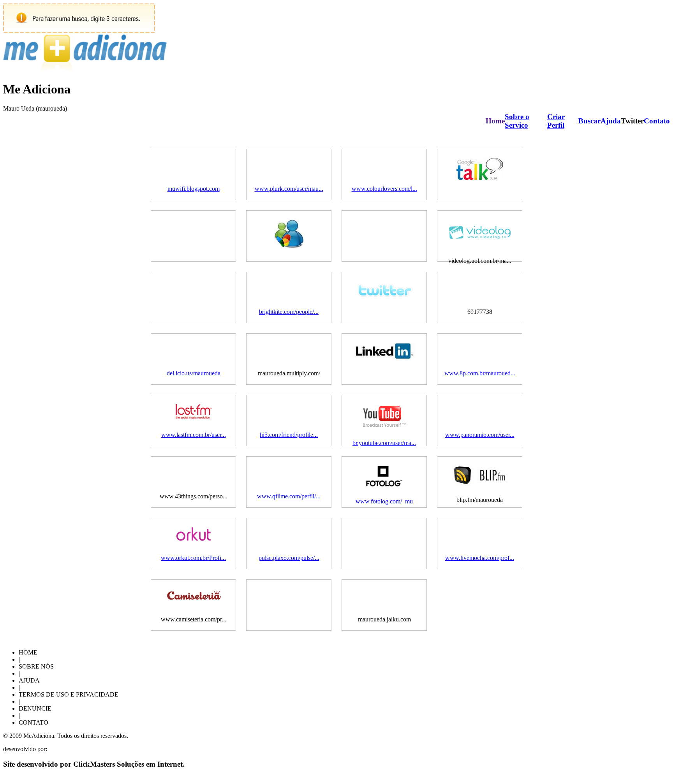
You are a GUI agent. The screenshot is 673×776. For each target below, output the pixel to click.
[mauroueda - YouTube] (384, 426)
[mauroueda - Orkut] (193, 538)
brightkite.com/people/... (289, 311)
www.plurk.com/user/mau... (289, 188)
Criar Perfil (556, 121)
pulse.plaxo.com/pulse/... (289, 557)
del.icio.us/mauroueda (193, 373)
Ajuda (611, 121)
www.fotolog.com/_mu (384, 501)
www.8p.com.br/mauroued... (479, 373)
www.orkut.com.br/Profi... (193, 557)
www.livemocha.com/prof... (479, 557)
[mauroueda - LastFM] (193, 416)
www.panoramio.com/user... (479, 434)
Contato (657, 121)
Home (495, 121)
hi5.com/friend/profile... (289, 434)
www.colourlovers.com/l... (384, 188)
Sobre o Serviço (517, 121)
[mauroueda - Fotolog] (384, 484)
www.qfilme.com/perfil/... (289, 496)
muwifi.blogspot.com (193, 188)
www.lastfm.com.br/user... (193, 434)
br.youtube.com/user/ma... (384, 443)
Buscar (589, 121)
